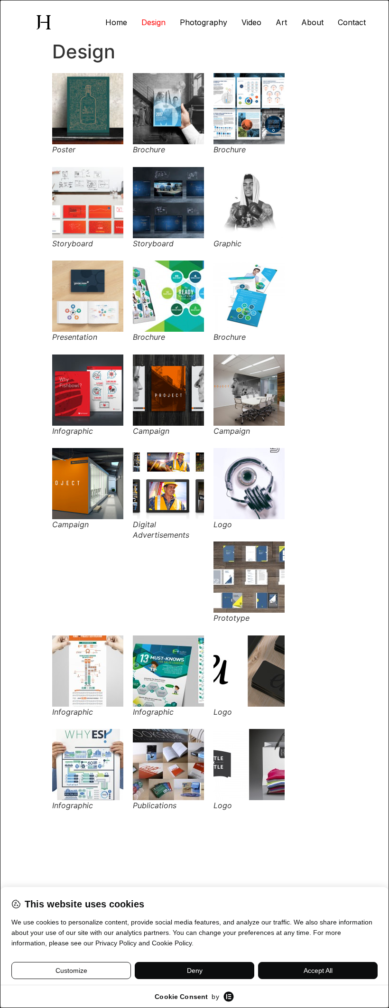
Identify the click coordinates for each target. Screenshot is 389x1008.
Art (281, 22)
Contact (352, 22)
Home (116, 22)
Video (251, 22)
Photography (203, 22)
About (312, 22)
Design (153, 22)
